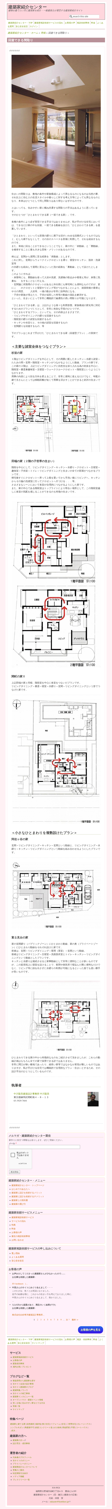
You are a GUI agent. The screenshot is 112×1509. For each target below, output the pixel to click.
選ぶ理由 (16, 1253)
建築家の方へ (19, 1440)
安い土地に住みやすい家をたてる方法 (29, 1403)
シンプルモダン (16, 1427)
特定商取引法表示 (20, 1473)
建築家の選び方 (19, 1204)
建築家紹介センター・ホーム (23, 32)
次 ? (67, 1319)
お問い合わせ (18, 1239)
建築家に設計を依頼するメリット (27, 1192)
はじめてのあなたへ (21, 1189)
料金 (93, 22)
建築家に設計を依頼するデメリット (28, 1196)
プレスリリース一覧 (21, 1479)
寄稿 (43, 32)
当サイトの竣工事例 (21, 1393)
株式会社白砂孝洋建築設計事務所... (28, 1314)
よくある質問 (18, 1256)
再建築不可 (29, 1427)
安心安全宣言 (22, 26)
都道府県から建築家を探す (24, 1380)
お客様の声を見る (90, 1329)
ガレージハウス (83, 1424)
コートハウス (81, 1427)
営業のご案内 (18, 1470)
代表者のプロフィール (22, 1457)
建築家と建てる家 (17, 1424)
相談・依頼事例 (84, 1339)
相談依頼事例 (83, 22)
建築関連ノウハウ (20, 1390)
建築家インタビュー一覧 (23, 1396)
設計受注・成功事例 (21, 1443)
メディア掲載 (18, 1476)
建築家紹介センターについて (25, 1467)
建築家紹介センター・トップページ (28, 1185)
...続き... (13, 1430)
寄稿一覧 (16, 1406)
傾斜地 (38, 1424)
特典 (14, 1224)
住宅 (63, 1424)
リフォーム (55, 1424)
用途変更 (66, 1427)
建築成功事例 (18, 1363)
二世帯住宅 (71, 1424)
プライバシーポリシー (22, 1463)
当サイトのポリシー (21, 1460)
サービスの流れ (19, 1221)
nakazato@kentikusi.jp (60, 1501)
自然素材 (30, 1424)
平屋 (73, 1427)
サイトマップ (38, 1343)
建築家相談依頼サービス (23, 1217)
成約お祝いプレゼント (22, 1366)
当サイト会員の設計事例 (23, 1383)
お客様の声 (70, 22)
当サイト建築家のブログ (23, 1387)
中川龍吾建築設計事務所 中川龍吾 (31, 1093)
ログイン (34, 26)
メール (13, 1143)
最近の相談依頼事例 (21, 1236)
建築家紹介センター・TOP (20, 22)
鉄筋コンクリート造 (43, 1427)
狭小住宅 (46, 1424)
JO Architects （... (20, 1283)
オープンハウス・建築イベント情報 (28, 1399)
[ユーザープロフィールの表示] (93, 1105)
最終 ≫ (75, 1319)
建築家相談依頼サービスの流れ (48, 22)
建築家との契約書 (20, 1200)
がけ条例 (57, 1427)
